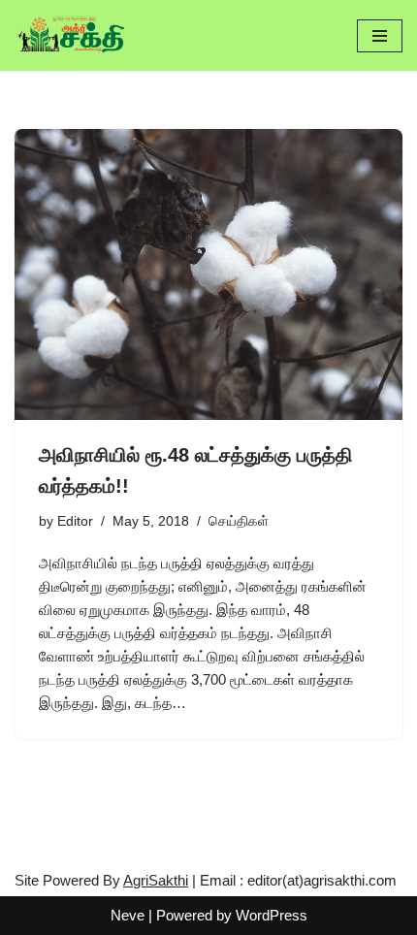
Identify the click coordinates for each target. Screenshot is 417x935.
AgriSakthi (155, 880)
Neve (127, 915)
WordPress (271, 915)
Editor (75, 521)
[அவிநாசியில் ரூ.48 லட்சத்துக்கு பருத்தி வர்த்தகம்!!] (208, 274)
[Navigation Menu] (379, 35)
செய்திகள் (238, 521)
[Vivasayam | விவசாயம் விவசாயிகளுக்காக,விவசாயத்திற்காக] (73, 35)
